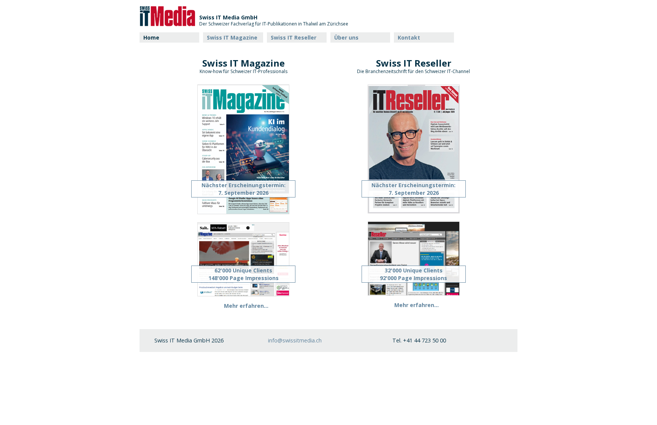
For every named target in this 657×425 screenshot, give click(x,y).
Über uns (346, 37)
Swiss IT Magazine (232, 37)
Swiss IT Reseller (293, 37)
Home (151, 37)
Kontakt (409, 37)
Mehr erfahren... (246, 305)
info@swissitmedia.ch (295, 340)
